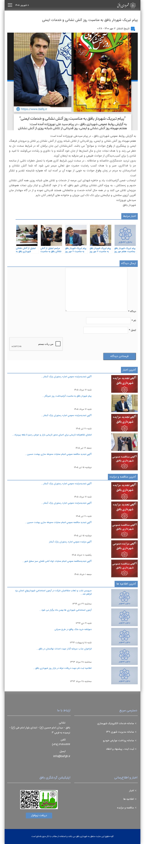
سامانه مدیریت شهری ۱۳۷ (120, 732)
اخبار (131, 790)
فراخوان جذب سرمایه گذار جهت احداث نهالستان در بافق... (64, 649)
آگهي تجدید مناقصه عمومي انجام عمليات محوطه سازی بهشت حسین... (58, 454)
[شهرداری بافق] (120, 5)
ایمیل (132, 330)
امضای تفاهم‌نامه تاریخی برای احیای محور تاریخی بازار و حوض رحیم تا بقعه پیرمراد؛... (52, 435)
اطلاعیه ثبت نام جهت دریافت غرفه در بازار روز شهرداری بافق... (62, 668)
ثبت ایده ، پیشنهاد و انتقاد (120, 749)
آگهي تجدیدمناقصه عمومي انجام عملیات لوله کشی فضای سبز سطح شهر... (57, 561)
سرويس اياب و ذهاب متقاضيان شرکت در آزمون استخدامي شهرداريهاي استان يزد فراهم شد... (53, 592)
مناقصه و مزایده (125, 808)
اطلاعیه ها (128, 799)
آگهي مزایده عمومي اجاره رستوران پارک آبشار (70, 542)
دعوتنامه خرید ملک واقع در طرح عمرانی (73, 629)
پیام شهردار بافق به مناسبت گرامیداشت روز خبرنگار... (67, 396)
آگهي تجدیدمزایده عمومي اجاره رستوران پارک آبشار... (66, 377)
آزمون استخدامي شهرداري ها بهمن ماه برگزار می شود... (65, 610)
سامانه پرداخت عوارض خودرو (118, 740)
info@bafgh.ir (61, 756)
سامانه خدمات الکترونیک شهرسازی (115, 723)
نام (134, 321)
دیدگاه (132, 311)
